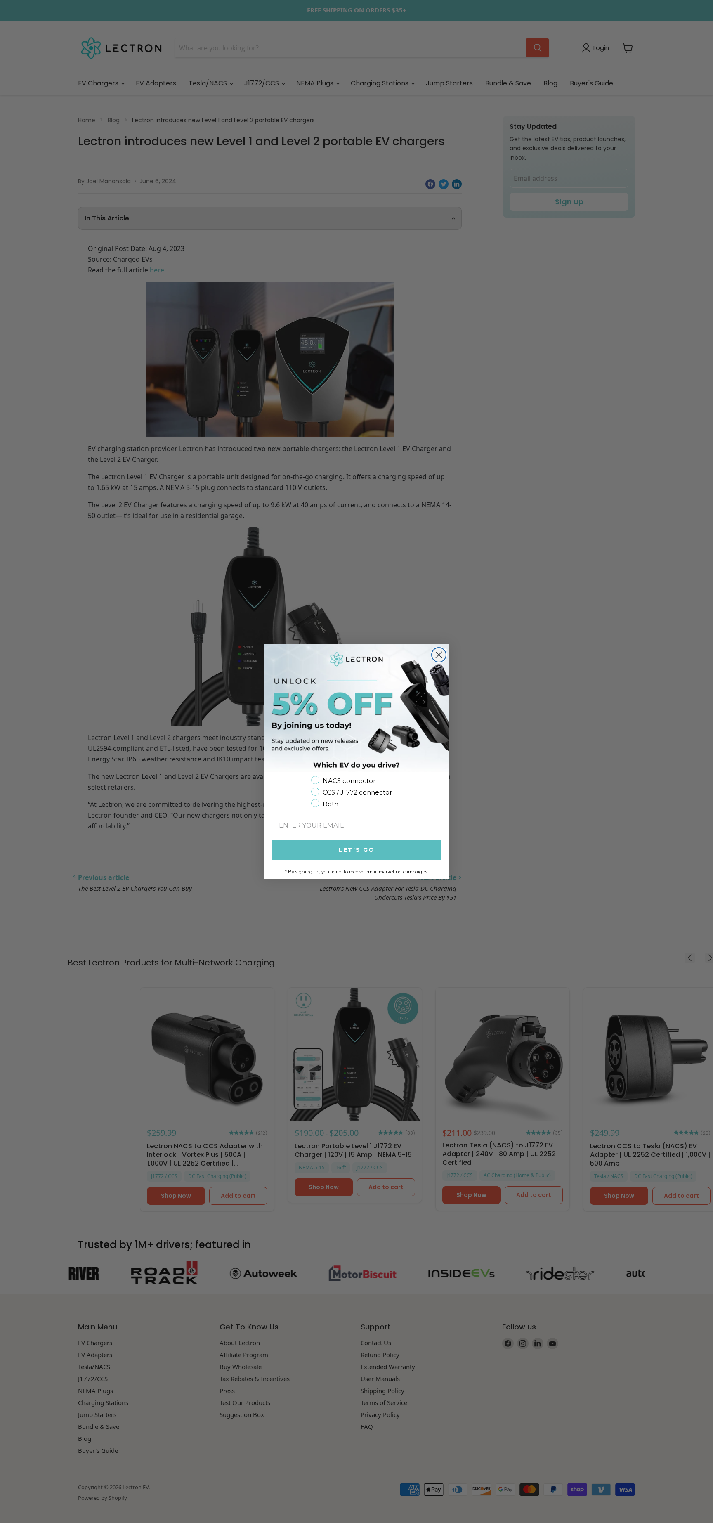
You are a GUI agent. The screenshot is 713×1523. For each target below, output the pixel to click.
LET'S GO (357, 850)
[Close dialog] (439, 655)
